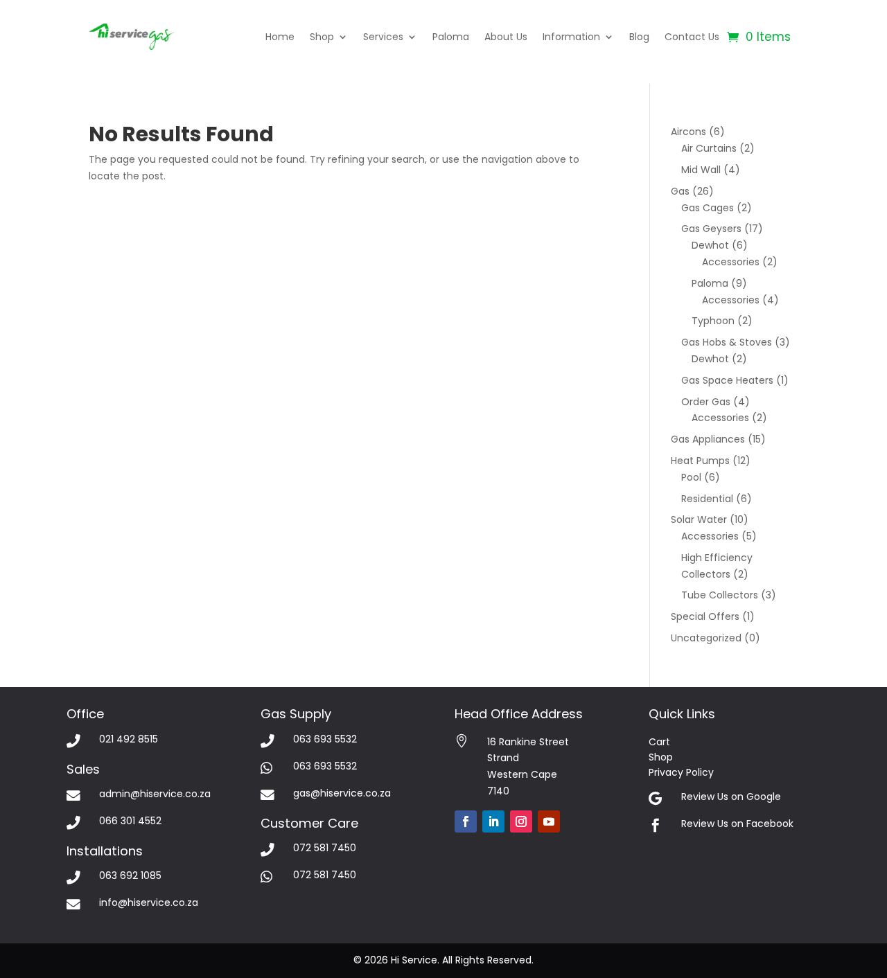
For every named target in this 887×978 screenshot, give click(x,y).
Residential (707, 499)
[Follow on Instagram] (521, 821)
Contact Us (692, 37)
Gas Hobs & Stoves (726, 342)
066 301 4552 (130, 821)
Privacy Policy (681, 772)
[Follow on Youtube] (549, 821)
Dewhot (710, 245)
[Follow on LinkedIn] (493, 821)
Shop (322, 37)
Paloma (450, 37)
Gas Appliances (708, 439)
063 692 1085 (130, 875)
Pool (691, 477)
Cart (659, 742)
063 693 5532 (325, 739)
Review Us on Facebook (737, 823)
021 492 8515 (128, 739)
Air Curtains (709, 148)
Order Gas (705, 402)
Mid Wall (701, 170)
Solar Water (699, 519)
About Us (505, 37)
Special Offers (705, 616)
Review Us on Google (731, 796)
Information (571, 37)
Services (383, 37)
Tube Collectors (719, 595)
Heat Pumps (700, 461)
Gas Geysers (711, 228)
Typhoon (713, 321)
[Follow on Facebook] (466, 821)
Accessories (730, 262)
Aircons (688, 132)
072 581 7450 (324, 848)
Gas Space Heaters (727, 380)
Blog (639, 37)
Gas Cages (707, 208)
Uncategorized (706, 638)
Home (280, 37)
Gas (680, 191)
